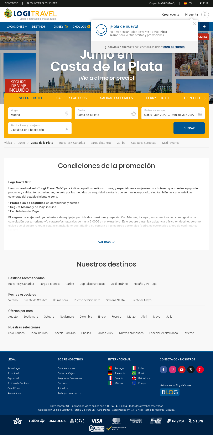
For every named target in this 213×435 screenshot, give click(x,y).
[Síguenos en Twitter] (191, 369)
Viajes (8, 142)
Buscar (189, 128)
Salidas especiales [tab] (116, 98)
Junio (21, 142)
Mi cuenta (191, 14)
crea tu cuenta (174, 47)
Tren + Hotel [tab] (194, 98)
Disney (58, 26)
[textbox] (40, 113)
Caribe (121, 142)
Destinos (39, 26)
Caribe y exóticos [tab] (71, 98)
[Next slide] (205, 98)
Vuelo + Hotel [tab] (31, 98)
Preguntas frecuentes (41, 3)
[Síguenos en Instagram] (173, 369)
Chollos (79, 26)
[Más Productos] (204, 26)
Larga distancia (101, 142)
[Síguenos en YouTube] (182, 369)
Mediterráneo (171, 142)
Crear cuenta (170, 14)
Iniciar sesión (182, 29)
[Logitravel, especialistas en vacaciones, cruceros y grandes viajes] (30, 13)
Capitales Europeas (143, 142)
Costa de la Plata (42, 142)
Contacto (11, 3)
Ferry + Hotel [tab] (158, 98)
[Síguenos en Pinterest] (201, 369)
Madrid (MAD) (162, 3)
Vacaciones (15, 26)
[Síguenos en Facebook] (164, 369)
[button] (173, 113)
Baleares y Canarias (72, 142)
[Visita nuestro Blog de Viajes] (183, 392)
